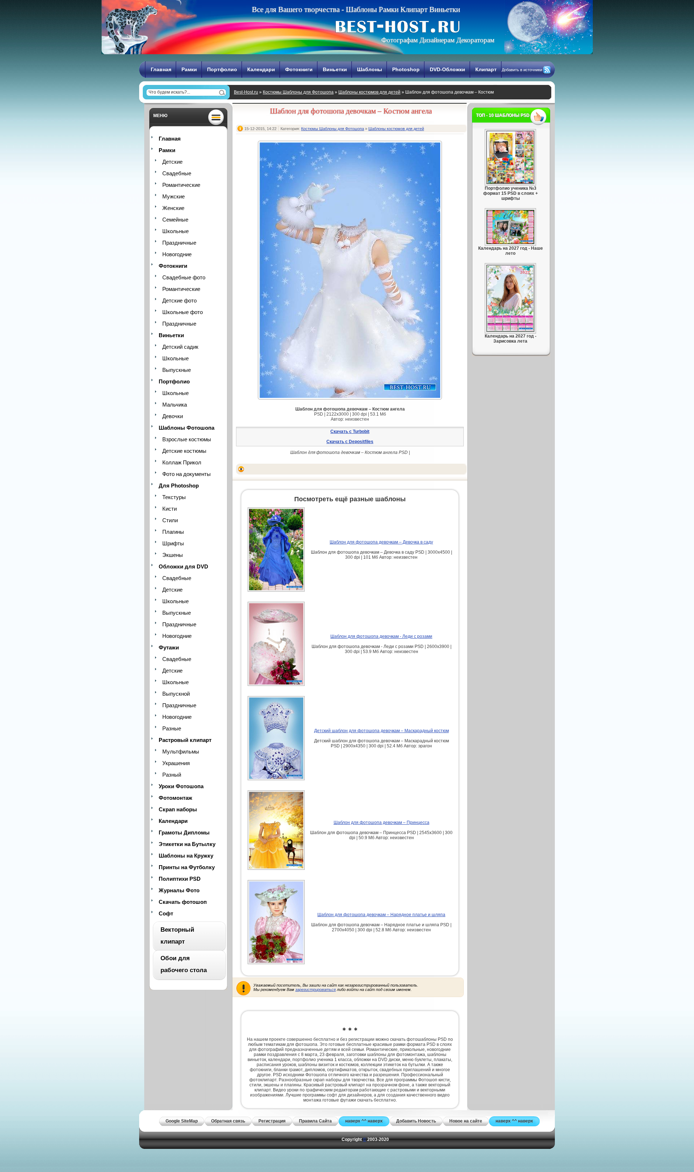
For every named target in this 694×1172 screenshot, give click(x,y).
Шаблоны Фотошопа (186, 428)
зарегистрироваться (315, 989)
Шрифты (173, 543)
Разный (171, 775)
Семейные (175, 219)
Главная (161, 69)
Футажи (169, 647)
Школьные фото (182, 312)
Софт (166, 913)
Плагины (173, 532)
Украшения (176, 763)
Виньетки (335, 69)
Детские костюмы (184, 451)
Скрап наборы (178, 809)
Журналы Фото (179, 890)
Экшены (172, 555)
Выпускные (176, 370)
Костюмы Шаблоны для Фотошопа (298, 92)
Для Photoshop (179, 485)
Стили (170, 520)
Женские (173, 208)
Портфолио (222, 69)
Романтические (181, 185)
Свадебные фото (183, 277)
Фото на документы (186, 474)
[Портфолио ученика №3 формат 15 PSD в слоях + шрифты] (510, 182)
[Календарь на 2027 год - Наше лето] (510, 242)
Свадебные (176, 173)
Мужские (173, 196)
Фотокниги (299, 69)
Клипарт (486, 69)
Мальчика (174, 405)
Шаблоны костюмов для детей (369, 92)
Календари (261, 69)
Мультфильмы (180, 751)
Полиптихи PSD (180, 879)
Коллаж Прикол (181, 462)
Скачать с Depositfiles (349, 441)
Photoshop (406, 69)
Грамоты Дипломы (184, 832)
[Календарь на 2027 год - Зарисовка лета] (510, 330)
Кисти (169, 509)
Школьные (175, 231)
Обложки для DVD (183, 566)
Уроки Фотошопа (181, 786)
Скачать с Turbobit (349, 431)
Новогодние (177, 254)
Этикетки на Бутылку (187, 844)
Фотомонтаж (175, 798)
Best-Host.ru (246, 92)
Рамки (189, 69)
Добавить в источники (522, 70)
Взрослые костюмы (186, 439)
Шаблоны (369, 69)
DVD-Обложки (447, 69)
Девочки (172, 416)
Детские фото (179, 300)
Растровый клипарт (185, 740)
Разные (171, 728)
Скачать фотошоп (183, 902)
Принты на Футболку (187, 867)
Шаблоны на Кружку (186, 856)
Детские (172, 162)
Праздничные (179, 243)
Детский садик (180, 347)
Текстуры (174, 497)
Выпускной (176, 694)
